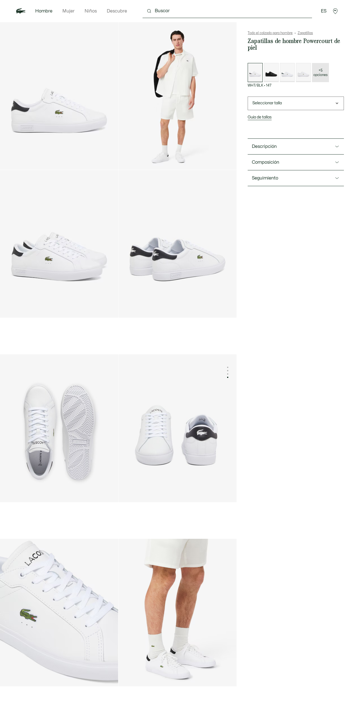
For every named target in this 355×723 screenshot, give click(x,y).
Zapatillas (305, 33)
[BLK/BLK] (271, 72)
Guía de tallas (260, 117)
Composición (265, 162)
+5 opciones (320, 73)
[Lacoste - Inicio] (20, 11)
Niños (91, 11)
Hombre (43, 11)
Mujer (68, 11)
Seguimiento (265, 178)
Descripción (264, 146)
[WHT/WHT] (303, 72)
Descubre (117, 11)
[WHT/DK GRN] (287, 72)
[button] (335, 11)
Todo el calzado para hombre (270, 33)
